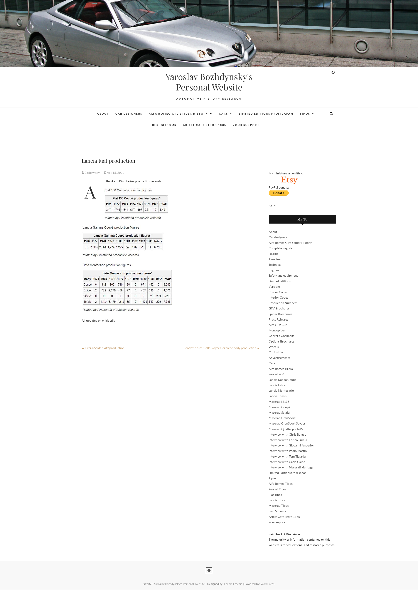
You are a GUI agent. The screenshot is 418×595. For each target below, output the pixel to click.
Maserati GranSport (282, 418)
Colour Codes (278, 292)
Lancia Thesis (278, 396)
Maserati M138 (279, 401)
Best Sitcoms (164, 125)
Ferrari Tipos (277, 489)
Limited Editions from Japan (266, 113)
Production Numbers (283, 303)
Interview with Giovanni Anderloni (292, 445)
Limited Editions (280, 281)
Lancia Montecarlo (281, 390)
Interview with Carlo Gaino (287, 462)
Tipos (305, 113)
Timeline (274, 259)
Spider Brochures (280, 314)
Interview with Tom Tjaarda (287, 456)
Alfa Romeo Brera (281, 369)
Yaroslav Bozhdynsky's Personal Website (209, 81)
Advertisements (279, 357)
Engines (274, 270)
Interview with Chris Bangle (287, 434)
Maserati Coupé (279, 407)
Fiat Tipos (275, 494)
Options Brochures (281, 341)
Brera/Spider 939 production (103, 348)
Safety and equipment (283, 275)
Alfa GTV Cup (278, 325)
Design (273, 254)
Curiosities (276, 352)
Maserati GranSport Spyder (287, 423)
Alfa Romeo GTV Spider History (178, 113)
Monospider (277, 330)
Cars (223, 113)
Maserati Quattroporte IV (286, 429)
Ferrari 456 (276, 374)
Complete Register (281, 248)
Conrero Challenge (281, 336)
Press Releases (278, 319)
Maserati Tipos (279, 505)
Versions (274, 286)
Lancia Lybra (277, 385)
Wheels (274, 347)
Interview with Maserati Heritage (291, 467)
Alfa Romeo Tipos (281, 483)
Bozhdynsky (92, 172)
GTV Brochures (279, 308)
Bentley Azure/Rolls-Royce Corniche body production (222, 348)
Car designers (128, 113)
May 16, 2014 (115, 172)
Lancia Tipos (277, 500)
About (103, 113)
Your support (246, 125)
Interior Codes (278, 297)
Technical (275, 264)
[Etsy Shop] (289, 179)
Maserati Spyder (280, 412)
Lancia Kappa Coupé (282, 379)
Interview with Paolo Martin (288, 451)
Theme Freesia (233, 584)
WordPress (268, 584)
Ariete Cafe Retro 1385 (204, 125)
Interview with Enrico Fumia (288, 440)
